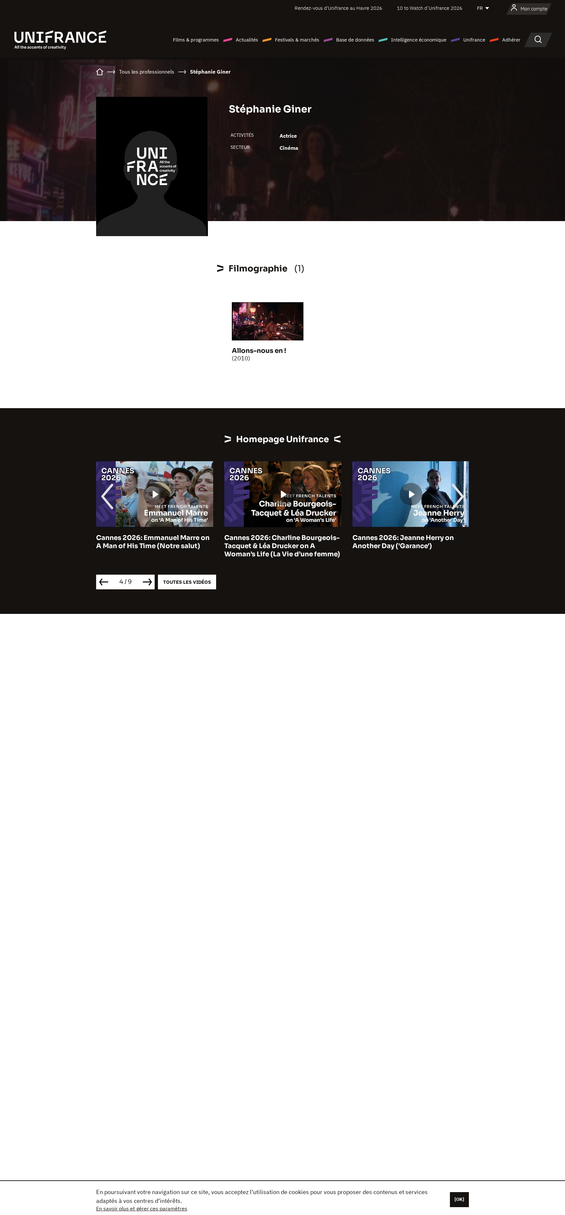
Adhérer (511, 40)
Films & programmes (196, 40)
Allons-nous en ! (259, 351)
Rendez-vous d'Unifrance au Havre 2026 (338, 8)
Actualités (247, 40)
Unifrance (474, 40)
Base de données (355, 40)
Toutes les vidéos (187, 582)
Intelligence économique (418, 40)
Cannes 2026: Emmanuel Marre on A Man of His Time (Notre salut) (153, 542)
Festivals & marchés (297, 40)
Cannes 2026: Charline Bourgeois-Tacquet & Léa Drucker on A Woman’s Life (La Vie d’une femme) (282, 546)
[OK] (459, 1199)
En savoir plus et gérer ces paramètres (141, 1208)
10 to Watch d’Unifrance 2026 (429, 8)
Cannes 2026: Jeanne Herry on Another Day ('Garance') (403, 542)
